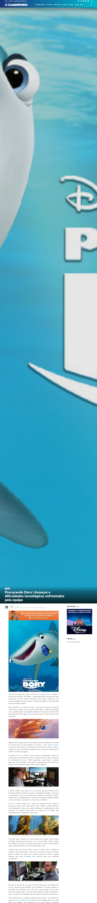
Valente (37, 806)
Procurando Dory (15, 701)
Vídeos (77, 4)
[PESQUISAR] (91, 4)
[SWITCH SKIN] (91, 1)
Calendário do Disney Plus (20, 1)
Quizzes (71, 4)
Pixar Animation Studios (51, 745)
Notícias (64, 4)
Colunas (49, 4)
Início (6, 1)
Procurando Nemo (44, 694)
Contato (11, 1)
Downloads (57, 4)
